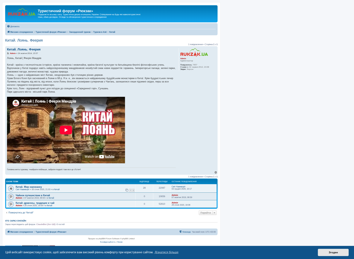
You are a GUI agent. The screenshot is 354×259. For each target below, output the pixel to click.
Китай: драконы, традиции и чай (35, 203)
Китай (57, 189)
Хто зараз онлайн (15, 221)
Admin (183, 58)
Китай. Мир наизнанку (29, 186)
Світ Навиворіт (23, 189)
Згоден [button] (333, 252)
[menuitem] (13, 26)
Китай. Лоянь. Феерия (24, 40)
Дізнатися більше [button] (166, 252)
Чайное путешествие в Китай (33, 195)
